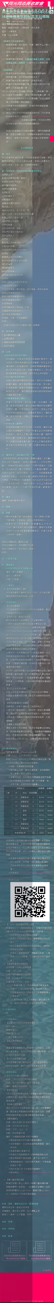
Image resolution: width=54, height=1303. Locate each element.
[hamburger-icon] (49, 2)
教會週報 (47, 1271)
